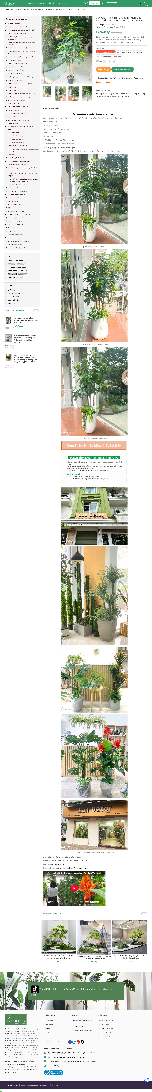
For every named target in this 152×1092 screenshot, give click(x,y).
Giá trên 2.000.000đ (16, 277)
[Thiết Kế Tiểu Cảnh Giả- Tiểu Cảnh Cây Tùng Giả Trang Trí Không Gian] (59, 937)
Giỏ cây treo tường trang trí (16, 100)
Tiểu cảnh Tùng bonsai (15, 60)
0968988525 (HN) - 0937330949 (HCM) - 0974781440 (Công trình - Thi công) (72, 1062)
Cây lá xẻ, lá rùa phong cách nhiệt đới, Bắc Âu (22, 93)
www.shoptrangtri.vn (56, 864)
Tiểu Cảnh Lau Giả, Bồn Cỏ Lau (17, 191)
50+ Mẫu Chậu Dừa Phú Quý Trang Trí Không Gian (21, 52)
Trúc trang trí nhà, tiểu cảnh (16, 70)
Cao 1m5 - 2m (13, 300)
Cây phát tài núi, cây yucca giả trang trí (20, 83)
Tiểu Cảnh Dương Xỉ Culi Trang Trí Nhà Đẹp (21, 57)
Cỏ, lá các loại (12, 231)
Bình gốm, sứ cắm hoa (15, 245)
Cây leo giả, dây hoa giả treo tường (19, 97)
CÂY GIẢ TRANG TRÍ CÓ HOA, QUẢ (18, 107)
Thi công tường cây (13, 132)
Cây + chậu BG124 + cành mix (129, 52)
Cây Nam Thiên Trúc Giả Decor (17, 63)
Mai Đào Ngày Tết (13, 103)
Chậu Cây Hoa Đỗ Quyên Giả (17, 113)
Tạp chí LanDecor (65, 3)
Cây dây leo (11, 155)
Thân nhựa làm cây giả (15, 235)
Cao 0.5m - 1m (14, 293)
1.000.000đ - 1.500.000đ (17, 270)
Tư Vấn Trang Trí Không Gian (17, 158)
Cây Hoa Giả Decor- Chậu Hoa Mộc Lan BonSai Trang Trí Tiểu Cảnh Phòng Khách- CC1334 (25, 338)
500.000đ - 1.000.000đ (17, 267)
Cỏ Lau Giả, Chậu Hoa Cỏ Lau (17, 185)
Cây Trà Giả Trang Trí (14, 117)
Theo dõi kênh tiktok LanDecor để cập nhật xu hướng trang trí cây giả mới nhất (74, 992)
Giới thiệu (41, 3)
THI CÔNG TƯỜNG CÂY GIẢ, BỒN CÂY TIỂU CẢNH (21, 128)
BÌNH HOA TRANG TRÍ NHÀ (16, 194)
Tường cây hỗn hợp (17, 136)
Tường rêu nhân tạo (17, 139)
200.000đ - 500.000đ (16, 264)
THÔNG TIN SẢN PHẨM (50, 108)
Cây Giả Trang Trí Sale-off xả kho (18, 27)
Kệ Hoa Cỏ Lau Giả (13, 188)
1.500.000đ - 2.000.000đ (17, 274)
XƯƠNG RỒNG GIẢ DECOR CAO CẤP (19, 161)
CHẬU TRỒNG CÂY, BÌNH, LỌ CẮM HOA (20, 238)
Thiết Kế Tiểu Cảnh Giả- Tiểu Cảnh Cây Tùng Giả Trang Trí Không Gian (59, 957)
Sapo (56, 1085)
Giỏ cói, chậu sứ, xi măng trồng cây (18, 241)
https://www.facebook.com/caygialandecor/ (70, 868)
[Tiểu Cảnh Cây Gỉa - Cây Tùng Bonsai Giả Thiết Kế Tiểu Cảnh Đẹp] (129, 937)
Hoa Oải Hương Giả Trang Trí (17, 211)
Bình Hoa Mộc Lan (13, 201)
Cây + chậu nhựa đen (105, 52)
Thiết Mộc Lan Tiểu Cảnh (15, 80)
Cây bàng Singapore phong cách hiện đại (20, 77)
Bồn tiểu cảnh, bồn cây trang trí (17, 146)
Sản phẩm (52, 3)
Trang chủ (49, 1021)
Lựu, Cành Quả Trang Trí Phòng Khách (19, 120)
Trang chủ (31, 3)
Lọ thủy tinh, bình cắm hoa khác (17, 248)
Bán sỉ (48, 1028)
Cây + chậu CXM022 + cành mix (109, 56)
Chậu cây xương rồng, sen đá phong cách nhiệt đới (22, 169)
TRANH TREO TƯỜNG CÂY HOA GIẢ (19, 214)
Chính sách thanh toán (105, 1021)
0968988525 (112, 3)
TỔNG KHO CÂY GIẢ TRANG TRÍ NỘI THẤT (21, 30)
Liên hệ (48, 1032)
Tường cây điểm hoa (18, 142)
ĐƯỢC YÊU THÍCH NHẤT (15, 311)
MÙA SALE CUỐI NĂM (14, 23)
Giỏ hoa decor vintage (15, 208)
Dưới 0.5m (12, 290)
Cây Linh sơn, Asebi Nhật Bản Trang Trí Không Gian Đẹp (22, 43)
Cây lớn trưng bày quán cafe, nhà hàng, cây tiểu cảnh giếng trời (22, 38)
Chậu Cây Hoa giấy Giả (15, 110)
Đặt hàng (103, 69)
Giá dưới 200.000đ (15, 260)
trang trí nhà (104, 96)
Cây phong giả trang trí (15, 87)
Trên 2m (11, 303)
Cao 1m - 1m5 (13, 296)
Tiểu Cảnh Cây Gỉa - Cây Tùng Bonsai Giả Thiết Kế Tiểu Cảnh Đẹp (129, 957)
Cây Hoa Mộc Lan (13, 123)
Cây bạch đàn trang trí (14, 90)
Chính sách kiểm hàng (105, 1036)
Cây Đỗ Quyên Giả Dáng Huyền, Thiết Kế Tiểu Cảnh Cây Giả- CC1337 (26, 320)
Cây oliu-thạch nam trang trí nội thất (19, 48)
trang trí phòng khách (119, 96)
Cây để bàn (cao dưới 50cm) (16, 67)
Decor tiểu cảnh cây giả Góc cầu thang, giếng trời (25, 150)
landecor (123, 93)
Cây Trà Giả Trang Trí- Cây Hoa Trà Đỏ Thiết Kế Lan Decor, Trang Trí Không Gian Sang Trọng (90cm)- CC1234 (25, 358)
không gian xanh (112, 93)
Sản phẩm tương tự (51, 914)
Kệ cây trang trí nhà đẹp (15, 73)
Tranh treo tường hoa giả (15, 218)
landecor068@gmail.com (56, 1066)
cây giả (101, 93)
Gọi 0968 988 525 (122, 69)
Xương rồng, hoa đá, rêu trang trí (18, 165)
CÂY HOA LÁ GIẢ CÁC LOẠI (16, 224)
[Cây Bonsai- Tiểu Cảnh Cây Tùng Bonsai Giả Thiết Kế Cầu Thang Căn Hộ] (94, 937)
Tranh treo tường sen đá (15, 221)
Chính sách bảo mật (104, 1032)
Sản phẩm (49, 1024)
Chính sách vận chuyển (105, 1028)
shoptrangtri (133, 93)
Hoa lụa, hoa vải (13, 228)
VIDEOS (77, 3)
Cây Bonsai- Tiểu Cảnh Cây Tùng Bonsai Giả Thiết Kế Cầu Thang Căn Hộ (94, 957)
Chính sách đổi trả (104, 1024)
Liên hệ (85, 3)
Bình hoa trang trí (13, 198)
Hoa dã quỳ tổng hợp (14, 205)
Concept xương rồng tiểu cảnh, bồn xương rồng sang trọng (22, 175)
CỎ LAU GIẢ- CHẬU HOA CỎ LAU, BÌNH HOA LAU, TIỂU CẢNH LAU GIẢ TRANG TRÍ (23, 180)
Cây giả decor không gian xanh (17, 33)
